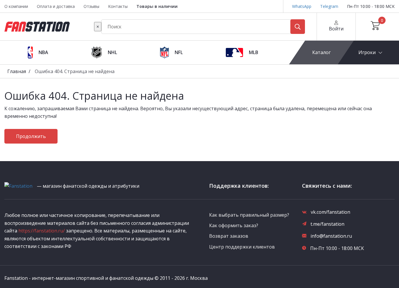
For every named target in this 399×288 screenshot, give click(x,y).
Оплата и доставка (56, 6)
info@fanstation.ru (331, 236)
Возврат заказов (228, 236)
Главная (16, 71)
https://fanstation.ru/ (41, 230)
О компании (16, 6)
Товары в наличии (157, 6)
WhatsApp (301, 6)
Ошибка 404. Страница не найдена (75, 71)
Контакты (118, 6)
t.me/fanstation (327, 224)
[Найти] (297, 26)
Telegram (329, 6)
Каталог (321, 52)
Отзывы (91, 6)
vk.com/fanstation (330, 212)
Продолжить (31, 136)
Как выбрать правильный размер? (249, 215)
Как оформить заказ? (233, 225)
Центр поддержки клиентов (242, 247)
